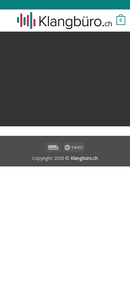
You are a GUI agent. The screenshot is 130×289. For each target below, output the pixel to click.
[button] (8, 20)
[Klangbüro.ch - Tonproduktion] (64, 20)
